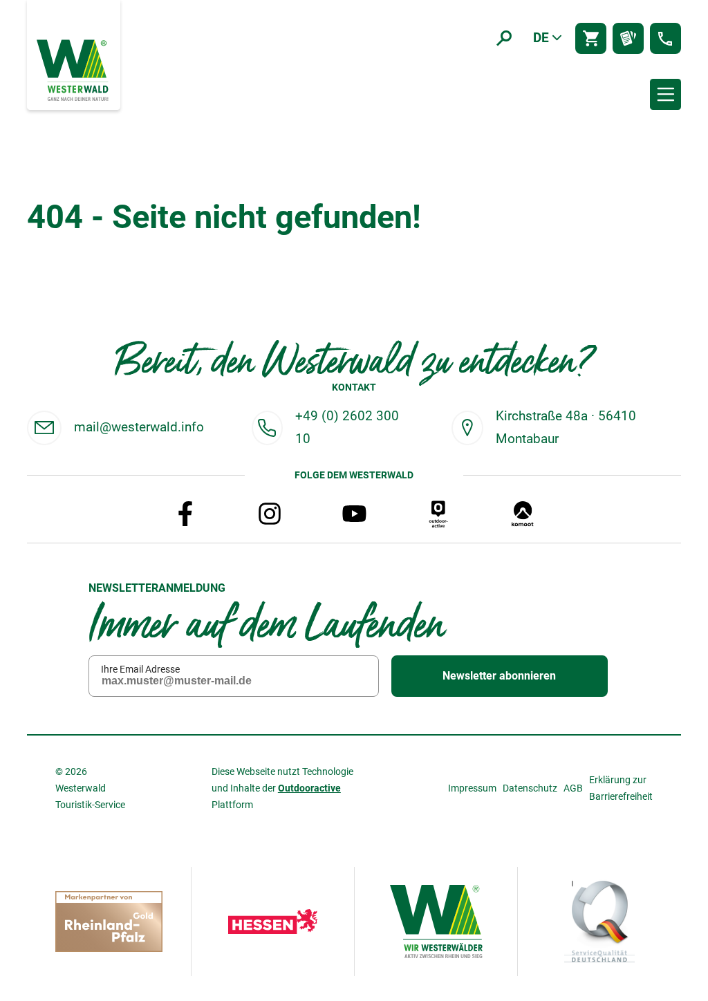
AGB (573, 788)
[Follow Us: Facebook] (185, 513)
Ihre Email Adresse (140, 669)
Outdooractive (309, 788)
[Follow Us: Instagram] (269, 513)
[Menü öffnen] (665, 94)
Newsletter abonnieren (499, 675)
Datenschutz (530, 788)
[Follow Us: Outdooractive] (438, 513)
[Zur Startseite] (74, 69)
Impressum (472, 788)
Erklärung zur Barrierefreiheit (621, 788)
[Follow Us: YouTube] (354, 513)
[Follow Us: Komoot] (522, 513)
